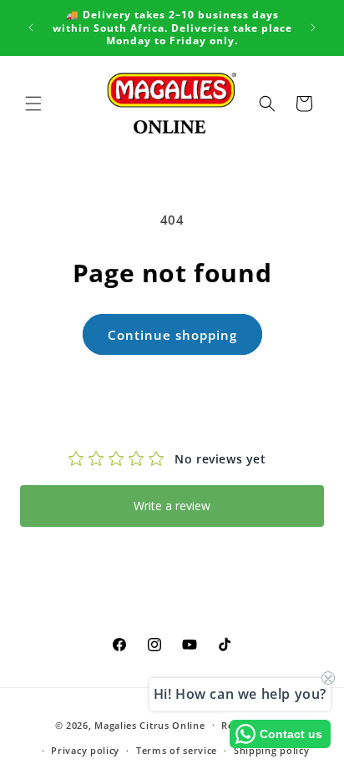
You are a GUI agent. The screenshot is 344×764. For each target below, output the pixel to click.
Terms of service (176, 750)
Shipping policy (272, 750)
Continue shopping (172, 334)
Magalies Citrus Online (149, 724)
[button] (33, 103)
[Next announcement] (313, 27)
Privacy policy (85, 750)
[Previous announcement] (31, 27)
